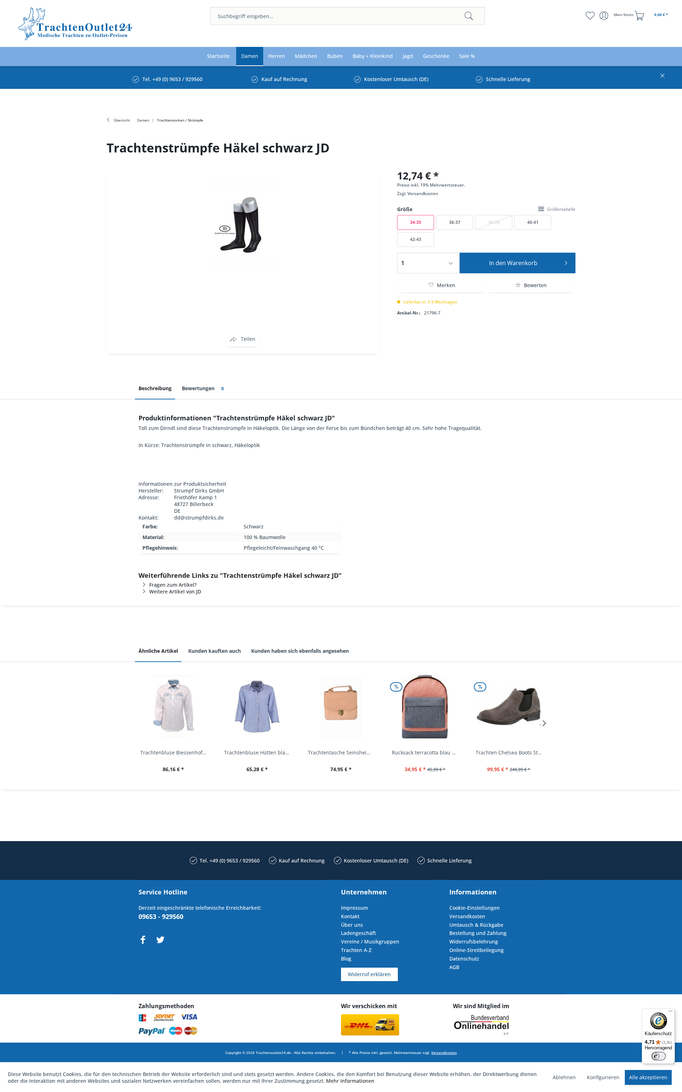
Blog (346, 958)
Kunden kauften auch (214, 650)
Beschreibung (155, 388)
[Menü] (670, 1012)
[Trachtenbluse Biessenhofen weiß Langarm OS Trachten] (173, 706)
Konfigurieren (603, 1077)
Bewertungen (203, 388)
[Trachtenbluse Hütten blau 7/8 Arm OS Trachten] (257, 706)
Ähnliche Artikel (158, 650)
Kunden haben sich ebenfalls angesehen (300, 650)
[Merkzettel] (590, 16)
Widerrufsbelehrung (473, 941)
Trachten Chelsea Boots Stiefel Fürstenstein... (510, 752)
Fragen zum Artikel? (172, 584)
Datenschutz (464, 958)
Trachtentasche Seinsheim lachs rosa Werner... (343, 752)
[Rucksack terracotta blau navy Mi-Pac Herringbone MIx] (424, 706)
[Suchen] (469, 16)
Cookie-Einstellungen (474, 907)
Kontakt (350, 916)
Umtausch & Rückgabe (476, 924)
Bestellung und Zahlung (478, 933)
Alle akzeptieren (648, 1077)
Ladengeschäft (358, 933)
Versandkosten (422, 193)
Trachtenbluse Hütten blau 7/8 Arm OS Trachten (259, 752)
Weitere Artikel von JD (175, 591)
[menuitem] (347, 16)
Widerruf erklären (369, 974)
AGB (454, 967)
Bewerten (535, 285)
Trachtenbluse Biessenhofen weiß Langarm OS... (175, 752)
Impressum (354, 907)
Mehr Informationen (350, 1080)
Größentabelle (561, 209)
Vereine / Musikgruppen (370, 941)
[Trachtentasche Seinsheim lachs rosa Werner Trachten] (341, 706)
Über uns (352, 924)
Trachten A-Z (356, 950)
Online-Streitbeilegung (476, 950)
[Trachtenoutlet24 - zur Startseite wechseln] (76, 24)
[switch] (658, 1056)
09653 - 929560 (161, 916)
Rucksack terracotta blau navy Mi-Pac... (426, 752)
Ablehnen (564, 1077)
